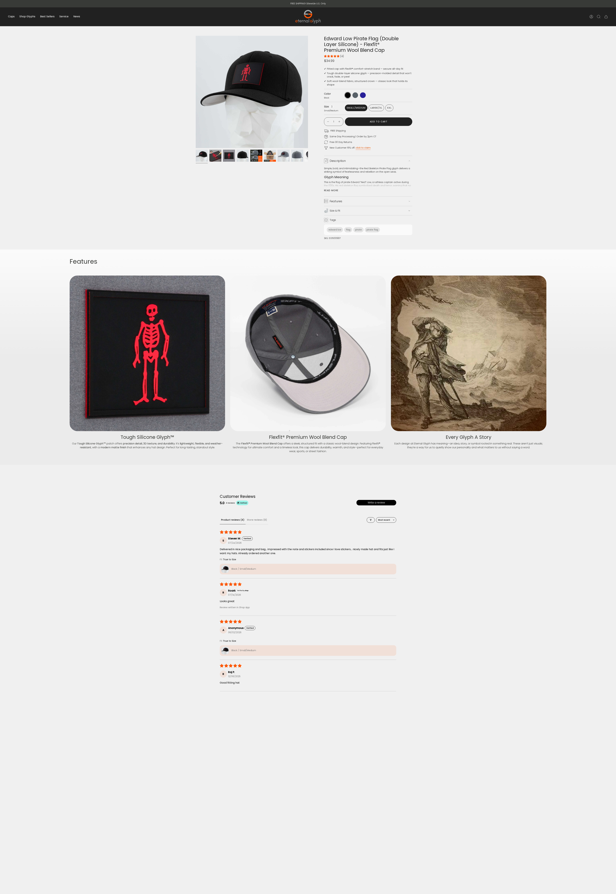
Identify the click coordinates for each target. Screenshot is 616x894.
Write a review (376, 502)
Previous (196, 92)
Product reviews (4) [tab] (232, 519)
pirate (358, 229)
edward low (335, 229)
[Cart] (606, 16)
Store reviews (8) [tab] (257, 519)
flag (348, 229)
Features (336, 201)
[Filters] (371, 520)
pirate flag (372, 229)
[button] (11, 17)
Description (338, 161)
